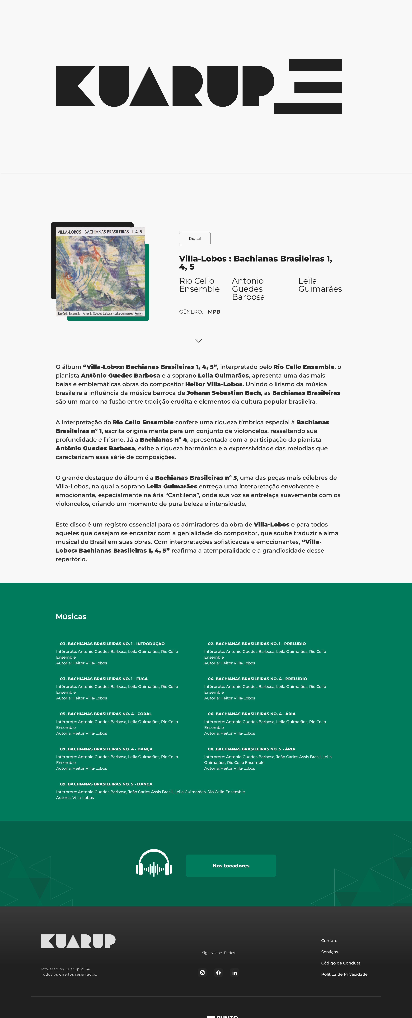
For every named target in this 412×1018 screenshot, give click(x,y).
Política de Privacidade (344, 974)
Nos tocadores (231, 866)
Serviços (329, 951)
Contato (329, 940)
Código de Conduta (341, 963)
